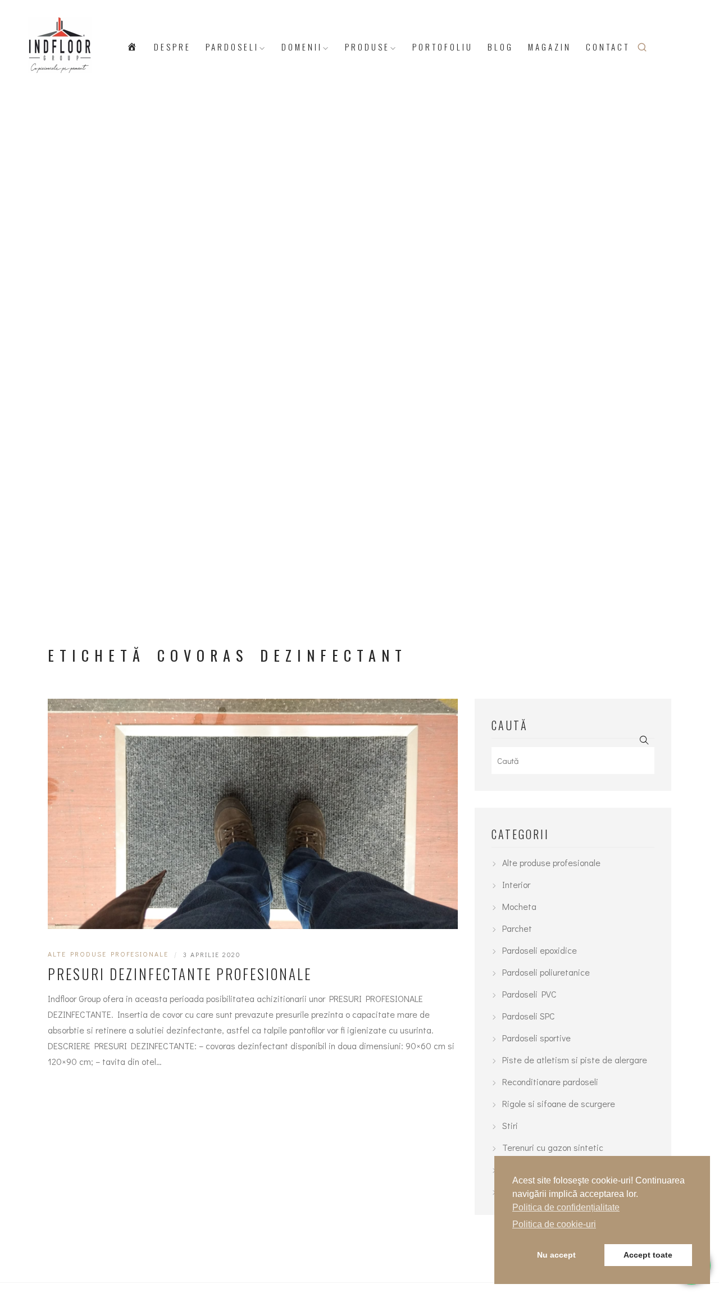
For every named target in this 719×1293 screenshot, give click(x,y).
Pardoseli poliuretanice (546, 972)
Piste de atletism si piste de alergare (574, 1060)
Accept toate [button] (648, 1254)
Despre (172, 46)
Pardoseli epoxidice (539, 950)
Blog (500, 46)
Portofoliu (442, 46)
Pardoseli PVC (529, 994)
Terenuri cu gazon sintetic (552, 1147)
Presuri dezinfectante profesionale (180, 973)
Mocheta (519, 906)
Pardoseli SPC (528, 1016)
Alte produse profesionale (108, 953)
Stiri (510, 1125)
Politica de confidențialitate (566, 1207)
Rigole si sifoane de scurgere (558, 1103)
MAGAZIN (549, 46)
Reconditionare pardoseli (550, 1081)
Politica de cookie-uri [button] (554, 1224)
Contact (608, 46)
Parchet (517, 928)
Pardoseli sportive (536, 1038)
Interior (516, 884)
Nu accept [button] (556, 1254)
